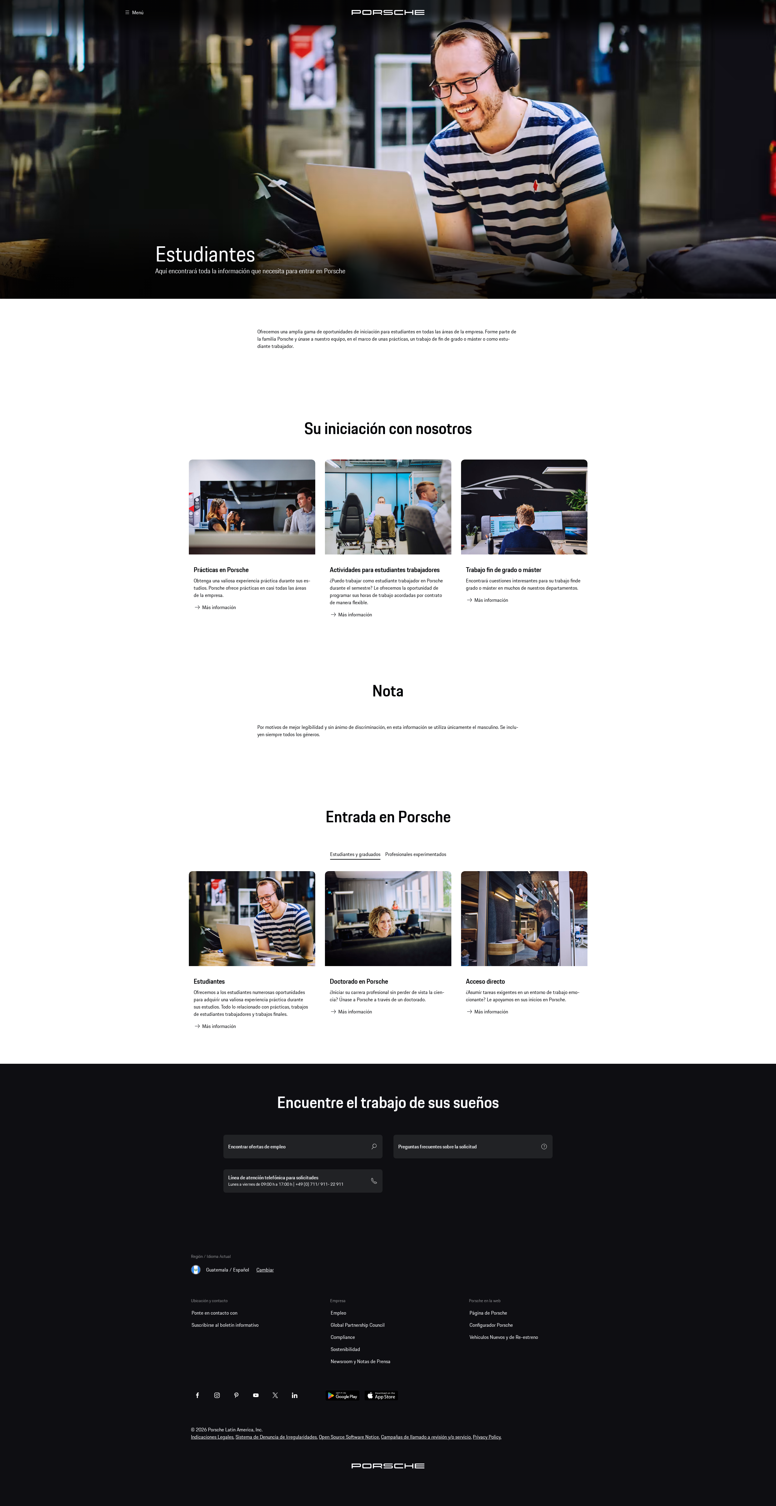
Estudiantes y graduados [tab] (355, 854)
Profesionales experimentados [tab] (415, 854)
